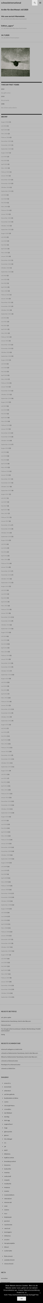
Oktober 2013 (5, 671)
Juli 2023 (4, 237)
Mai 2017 (4, 506)
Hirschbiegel (8, 1139)
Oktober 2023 (5, 226)
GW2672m (11, 1068)
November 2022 (6, 264)
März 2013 (4, 698)
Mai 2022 (4, 283)
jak (5, 1146)
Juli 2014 (4, 636)
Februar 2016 (5, 563)
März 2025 (4, 168)
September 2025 (6, 149)
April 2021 (4, 329)
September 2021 (6, 314)
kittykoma (7, 1154)
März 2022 (4, 291)
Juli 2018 (4, 452)
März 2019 (4, 421)
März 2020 (4, 379)
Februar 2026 (5, 137)
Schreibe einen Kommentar (18, 19)
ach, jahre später (6, 1017)
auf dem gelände (9, 1094)
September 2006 (6, 997)
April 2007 (4, 970)
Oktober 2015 (5, 579)
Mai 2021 (4, 325)
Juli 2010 (4, 820)
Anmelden (4, 1278)
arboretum (7, 1090)
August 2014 (5, 632)
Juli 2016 (4, 544)
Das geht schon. (6, 93)
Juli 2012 (4, 728)
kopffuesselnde (9, 1157)
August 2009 (5, 863)
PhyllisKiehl (7, 1217)
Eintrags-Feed (5, 1282)
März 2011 (4, 790)
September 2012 (6, 721)
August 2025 (5, 153)
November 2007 (6, 943)
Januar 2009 (5, 889)
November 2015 (6, 575)
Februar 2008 (5, 932)
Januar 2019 (5, 429)
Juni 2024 (4, 199)
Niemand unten (6, 1025)
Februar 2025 (5, 172)
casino (6, 1102)
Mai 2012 (4, 736)
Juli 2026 (4, 126)
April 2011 (4, 786)
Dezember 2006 (6, 985)
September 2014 (6, 628)
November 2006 (6, 989)
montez (6, 1191)
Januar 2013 (5, 705)
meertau (7, 1172)
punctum (7, 1221)
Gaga (5, 1128)
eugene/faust (8, 1124)
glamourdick (8, 1131)
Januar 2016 (5, 567)
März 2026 (4, 133)
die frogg (7, 1120)
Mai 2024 (4, 202)
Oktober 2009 (5, 855)
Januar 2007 (5, 982)
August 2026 (5, 122)
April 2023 (4, 249)
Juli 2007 (4, 958)
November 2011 (6, 759)
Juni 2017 (4, 502)
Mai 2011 (4, 782)
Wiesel (3, 1057)
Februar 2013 (5, 701)
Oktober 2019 (5, 394)
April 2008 (4, 924)
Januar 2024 (5, 214)
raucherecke (8, 1224)
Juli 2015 (4, 590)
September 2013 (6, 674)
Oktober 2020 (5, 352)
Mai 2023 (4, 245)
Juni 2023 (4, 241)
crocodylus (7, 1109)
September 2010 (6, 813)
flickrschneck (8, 1256)
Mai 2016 (4, 552)
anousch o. (7, 1083)
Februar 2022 (5, 295)
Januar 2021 (5, 341)
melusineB (7, 1176)
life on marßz (5, 100)
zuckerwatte (8, 1251)
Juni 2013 (4, 686)
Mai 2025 (4, 160)
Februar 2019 (5, 425)
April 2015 (4, 602)
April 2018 (4, 463)
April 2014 (4, 648)
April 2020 (4, 375)
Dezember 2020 (6, 344)
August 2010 (5, 817)
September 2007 (6, 951)
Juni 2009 (4, 870)
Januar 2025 (5, 176)
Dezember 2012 (6, 709)
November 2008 (6, 897)
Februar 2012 (5, 747)
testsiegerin (8, 1232)
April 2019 (4, 417)
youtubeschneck (9, 1260)
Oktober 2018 (5, 440)
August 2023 (5, 233)
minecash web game (7, 1049)
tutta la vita (19, 1049)
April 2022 (4, 287)
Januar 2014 (5, 659)
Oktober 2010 (5, 809)
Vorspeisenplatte (9, 1243)
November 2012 (6, 713)
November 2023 (6, 222)
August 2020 (5, 360)
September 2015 (6, 582)
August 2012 (5, 724)
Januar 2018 (5, 475)
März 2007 (4, 974)
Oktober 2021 (5, 310)
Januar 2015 (5, 613)
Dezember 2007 (6, 939)
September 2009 (6, 859)
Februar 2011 (5, 793)
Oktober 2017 (5, 486)
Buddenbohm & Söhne (11, 1098)
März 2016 (4, 559)
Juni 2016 (4, 548)
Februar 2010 (5, 839)
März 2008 (4, 928)
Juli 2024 (4, 195)
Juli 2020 (4, 364)
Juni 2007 (4, 962)
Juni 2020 (4, 367)
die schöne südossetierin (9, 108)
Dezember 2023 (6, 218)
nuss (5, 1213)
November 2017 (6, 483)
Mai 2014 (4, 644)
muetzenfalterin (9, 1195)
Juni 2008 (4, 916)
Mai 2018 (4, 460)
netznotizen (8, 1198)
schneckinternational (11, 2)
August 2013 (5, 678)
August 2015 (5, 586)
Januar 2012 (5, 751)
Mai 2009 (4, 874)
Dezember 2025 (6, 141)
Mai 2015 (4, 598)
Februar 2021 (5, 337)
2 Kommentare (14, 38)
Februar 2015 (5, 609)
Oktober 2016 (5, 533)
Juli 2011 (4, 774)
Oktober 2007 (5, 947)
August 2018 (5, 448)
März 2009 (4, 882)
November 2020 (6, 348)
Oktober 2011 (5, 763)
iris (5, 1143)
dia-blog (6, 1117)
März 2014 (4, 652)
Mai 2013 (4, 690)
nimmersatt (8, 1202)
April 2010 (4, 832)
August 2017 (5, 494)
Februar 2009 (5, 886)
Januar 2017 (5, 521)
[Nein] (40, 1293)
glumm (6, 1135)
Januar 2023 (5, 256)
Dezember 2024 (6, 180)
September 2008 (6, 905)
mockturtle (7, 1184)
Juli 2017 (4, 498)
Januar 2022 (5, 298)
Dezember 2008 (6, 893)
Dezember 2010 (6, 801)
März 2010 (4, 836)
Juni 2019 (4, 410)
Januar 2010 (5, 843)
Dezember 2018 (6, 433)
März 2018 (4, 467)
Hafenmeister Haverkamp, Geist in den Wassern (16, 1021)
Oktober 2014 (5, 625)
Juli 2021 (4, 318)
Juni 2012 (4, 732)
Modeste (7, 1187)
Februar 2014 (5, 655)
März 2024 (4, 206)
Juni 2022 (4, 279)
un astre (6, 1239)
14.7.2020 (5, 35)
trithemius (7, 1236)
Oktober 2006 (5, 993)
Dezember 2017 (6, 479)
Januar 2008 (5, 935)
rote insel (7, 1228)
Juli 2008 (4, 912)
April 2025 (4, 164)
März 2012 (4, 744)
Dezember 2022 (6, 260)
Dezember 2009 (6, 847)
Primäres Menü (40, 3)
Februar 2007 (5, 978)
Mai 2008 (4, 920)
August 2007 (5, 955)
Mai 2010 (4, 828)
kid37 (6, 1150)
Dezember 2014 (6, 617)
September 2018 (6, 444)
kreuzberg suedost (10, 1161)
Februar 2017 (5, 517)
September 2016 (6, 536)
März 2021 (4, 333)
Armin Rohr (7, 1087)
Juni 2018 (4, 456)
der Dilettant (8, 1113)
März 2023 (4, 252)
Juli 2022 (4, 275)
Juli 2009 (4, 866)
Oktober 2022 (5, 268)
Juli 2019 (4, 406)
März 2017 (4, 513)
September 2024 (6, 191)
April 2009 (4, 878)
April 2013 (4, 694)
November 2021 (6, 306)
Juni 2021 (4, 321)
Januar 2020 (5, 387)
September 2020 (6, 356)
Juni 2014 (4, 640)
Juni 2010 (4, 824)
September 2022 (6, 272)
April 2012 (4, 740)
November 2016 (6, 529)
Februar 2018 (5, 471)
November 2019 (6, 391)
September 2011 (6, 767)
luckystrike (7, 1169)
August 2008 (5, 909)
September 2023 (6, 229)
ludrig (3, 1034)
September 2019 (6, 398)
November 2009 (6, 851)
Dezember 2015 (6, 571)
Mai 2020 (4, 371)
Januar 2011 (5, 797)
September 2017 (6, 490)
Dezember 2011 (6, 755)
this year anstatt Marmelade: (13, 16)
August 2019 (5, 402)
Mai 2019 (4, 414)
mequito (7, 1180)
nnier (6, 1206)
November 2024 (6, 183)
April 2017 (4, 509)
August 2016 (5, 540)
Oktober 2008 (5, 901)
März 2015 (4, 605)
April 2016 (4, 556)
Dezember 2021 (6, 302)
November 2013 (6, 667)
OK (22, 1298)
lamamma (7, 1165)
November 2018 (6, 437)
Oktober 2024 (5, 187)
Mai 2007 (4, 966)
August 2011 (5, 770)
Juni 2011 (4, 778)
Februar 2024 (5, 210)
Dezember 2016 (6, 525)
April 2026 (4, 130)
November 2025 (6, 145)
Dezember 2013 (6, 663)
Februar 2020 (5, 383)
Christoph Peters (9, 1105)
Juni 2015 (4, 594)
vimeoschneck (8, 1264)
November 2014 (6, 621)
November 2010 (6, 805)
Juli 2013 (4, 682)
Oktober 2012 (5, 717)
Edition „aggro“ (7, 26)
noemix (6, 1210)
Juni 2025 (4, 156)
